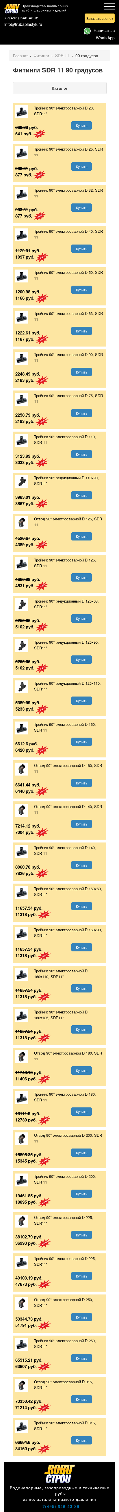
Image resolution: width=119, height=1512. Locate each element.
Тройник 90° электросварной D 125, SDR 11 (65, 562)
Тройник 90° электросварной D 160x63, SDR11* (68, 891)
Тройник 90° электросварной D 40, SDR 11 (68, 234)
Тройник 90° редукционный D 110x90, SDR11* (66, 480)
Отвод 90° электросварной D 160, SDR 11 (68, 768)
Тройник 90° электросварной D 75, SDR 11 (68, 398)
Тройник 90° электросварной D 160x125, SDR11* (61, 1014)
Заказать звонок (99, 18)
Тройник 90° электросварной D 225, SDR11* (65, 1261)
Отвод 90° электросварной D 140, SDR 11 (68, 809)
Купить (81, 125)
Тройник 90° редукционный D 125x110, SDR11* (67, 686)
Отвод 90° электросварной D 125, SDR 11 (68, 521)
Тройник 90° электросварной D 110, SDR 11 (65, 439)
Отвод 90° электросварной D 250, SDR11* (63, 1302)
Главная (21, 55)
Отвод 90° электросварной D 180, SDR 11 (68, 1055)
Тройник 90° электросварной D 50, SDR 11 (68, 275)
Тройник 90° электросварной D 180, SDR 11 (65, 1097)
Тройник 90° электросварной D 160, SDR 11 (65, 727)
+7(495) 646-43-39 (22, 17)
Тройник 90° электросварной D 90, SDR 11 (68, 357)
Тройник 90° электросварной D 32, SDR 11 (68, 193)
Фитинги (42, 55)
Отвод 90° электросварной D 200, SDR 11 (68, 1138)
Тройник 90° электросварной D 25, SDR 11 (68, 151)
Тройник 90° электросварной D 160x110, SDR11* (61, 973)
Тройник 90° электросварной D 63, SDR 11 (68, 316)
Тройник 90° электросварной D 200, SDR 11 (65, 1179)
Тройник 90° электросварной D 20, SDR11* (64, 110)
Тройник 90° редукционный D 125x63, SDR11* (66, 603)
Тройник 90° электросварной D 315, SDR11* (65, 1425)
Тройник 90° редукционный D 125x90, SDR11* (66, 645)
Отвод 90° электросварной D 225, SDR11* (63, 1220)
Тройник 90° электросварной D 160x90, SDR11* (68, 932)
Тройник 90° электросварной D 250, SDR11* (65, 1343)
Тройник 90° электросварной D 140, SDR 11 (65, 850)
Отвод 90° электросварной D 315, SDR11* (63, 1384)
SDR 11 (62, 55)
